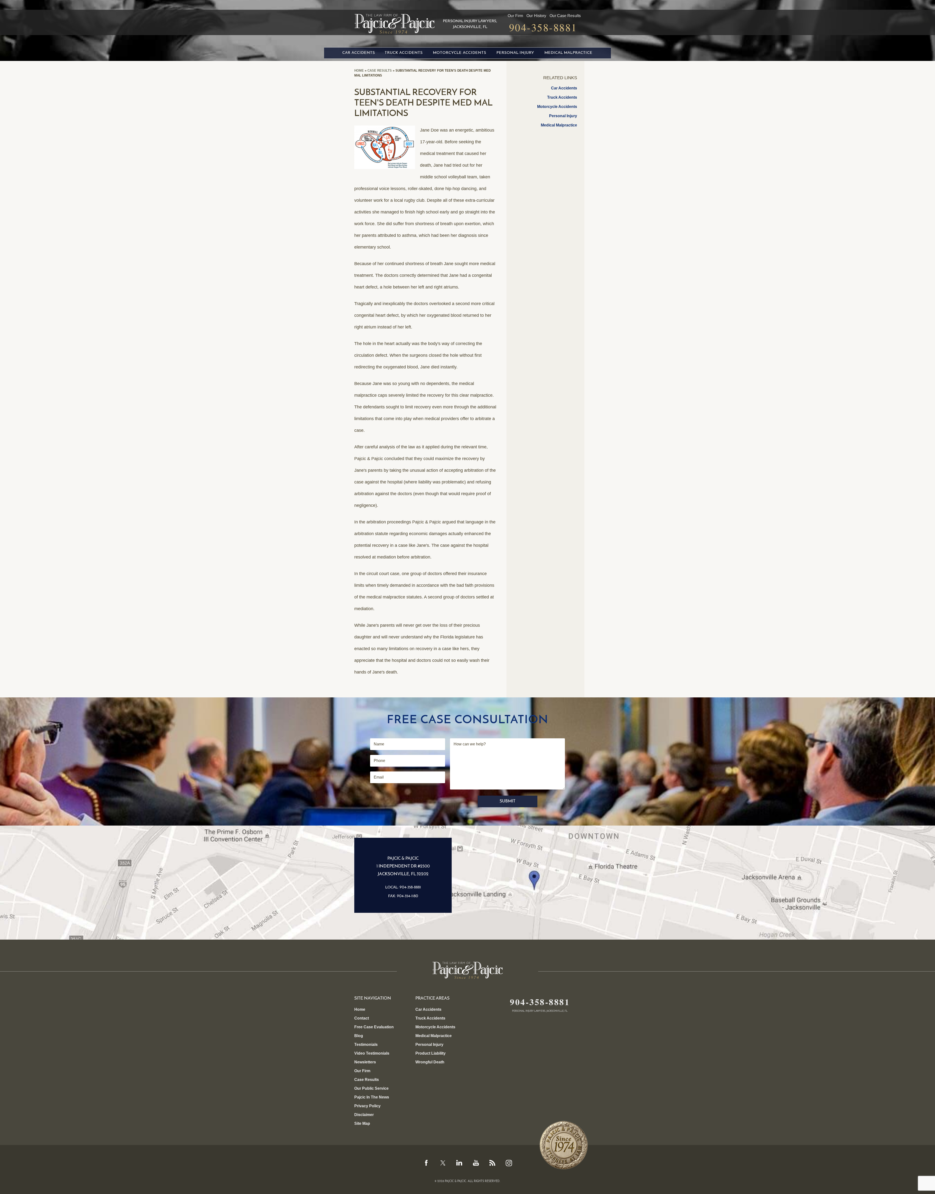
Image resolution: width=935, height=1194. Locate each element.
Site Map (362, 1123)
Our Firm (515, 16)
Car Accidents (358, 53)
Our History (536, 16)
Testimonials (366, 1044)
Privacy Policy (367, 1106)
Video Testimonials (371, 1053)
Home (359, 70)
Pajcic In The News (371, 1097)
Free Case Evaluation (374, 1027)
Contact (361, 1018)
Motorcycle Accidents (459, 53)
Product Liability (430, 1053)
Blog (358, 1036)
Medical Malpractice (568, 53)
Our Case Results (565, 16)
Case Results (379, 70)
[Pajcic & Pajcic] (394, 22)
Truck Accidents (404, 53)
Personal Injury (515, 53)
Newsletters (365, 1062)
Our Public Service (371, 1088)
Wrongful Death (429, 1062)
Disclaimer (364, 1115)
